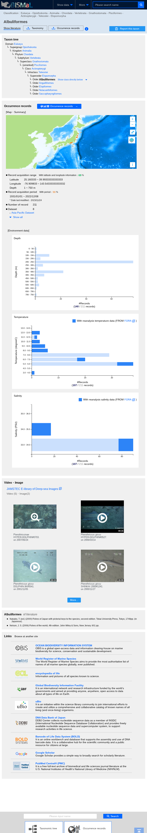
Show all (18, 217)
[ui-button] (141, 5)
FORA (127, 320)
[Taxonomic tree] (44, 822)
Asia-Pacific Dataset (22, 212)
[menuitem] (64, 4)
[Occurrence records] (88, 822)
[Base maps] (131, 140)
